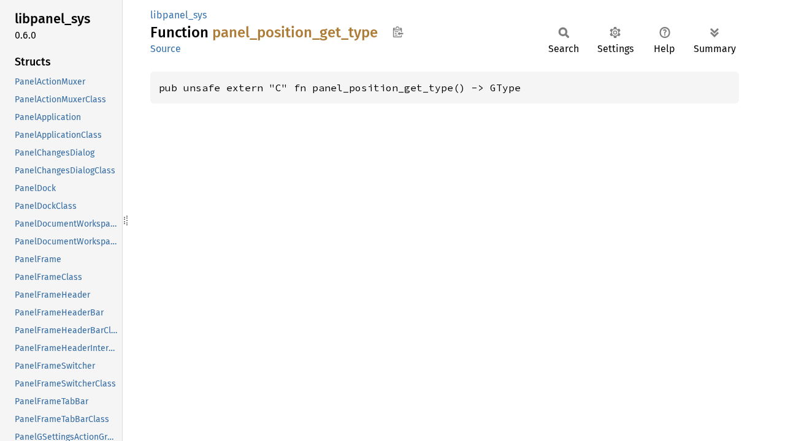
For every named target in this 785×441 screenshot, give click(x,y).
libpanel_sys (178, 15)
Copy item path (398, 31)
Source (165, 49)
